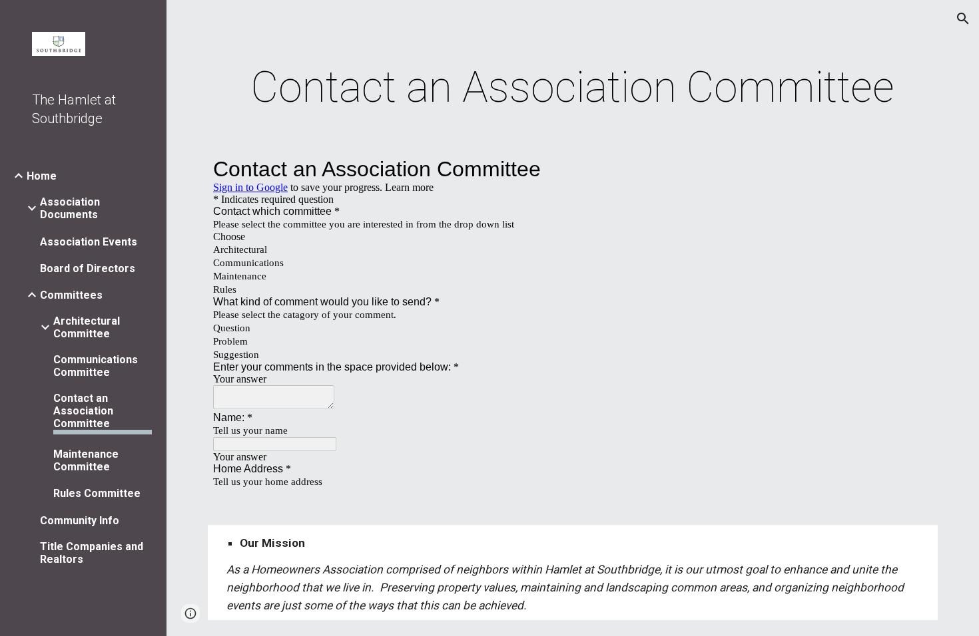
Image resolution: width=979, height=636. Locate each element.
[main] (573, 88)
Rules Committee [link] (97, 493)
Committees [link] (71, 295)
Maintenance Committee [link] (86, 460)
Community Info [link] (79, 520)
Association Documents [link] (70, 208)
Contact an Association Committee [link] (83, 411)
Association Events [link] (88, 242)
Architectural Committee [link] (86, 327)
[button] (963, 19)
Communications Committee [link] (95, 366)
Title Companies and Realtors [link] (91, 552)
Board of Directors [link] (87, 268)
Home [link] (42, 176)
